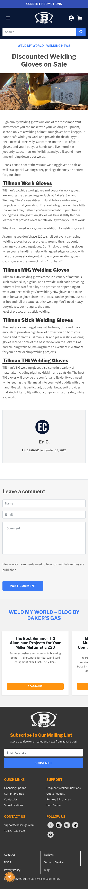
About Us (9, 854)
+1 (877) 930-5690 (14, 831)
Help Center (53, 805)
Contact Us (10, 799)
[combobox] (39, 32)
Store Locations (13, 805)
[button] (79, 18)
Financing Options (15, 788)
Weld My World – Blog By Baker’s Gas (44, 615)
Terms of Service (53, 862)
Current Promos (14, 793)
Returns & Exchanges (59, 799)
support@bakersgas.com (19, 825)
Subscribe (44, 763)
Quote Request (55, 793)
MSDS (7, 862)
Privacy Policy (12, 870)
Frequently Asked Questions (63, 788)
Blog (47, 870)
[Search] (81, 32)
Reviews (49, 854)
